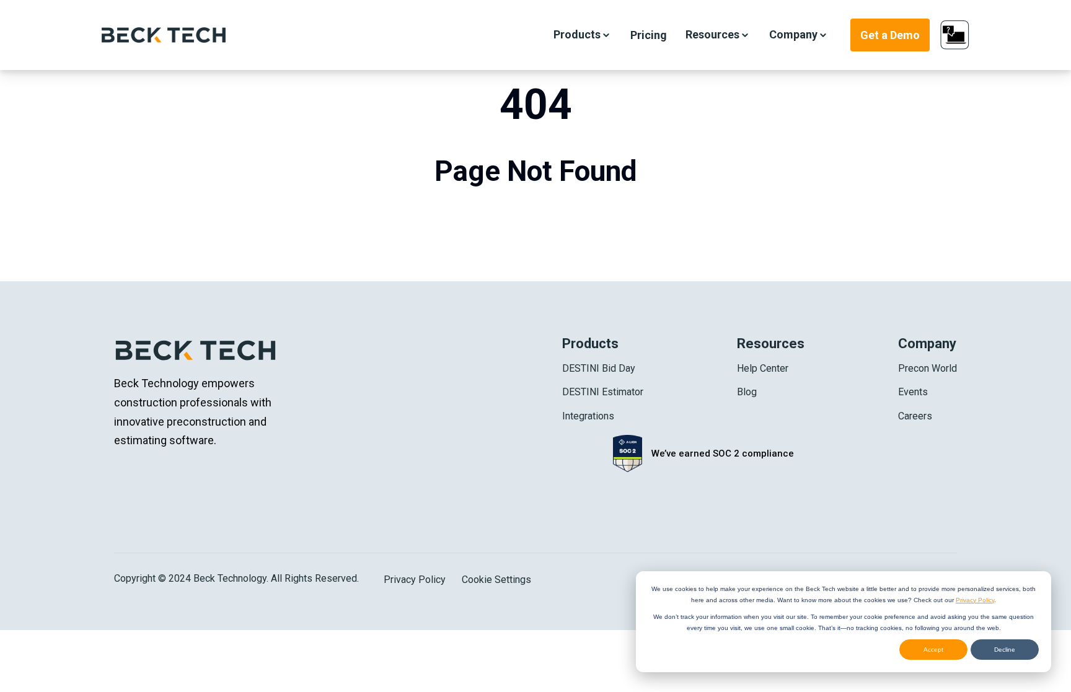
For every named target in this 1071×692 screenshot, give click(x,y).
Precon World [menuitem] (927, 368)
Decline (1004, 649)
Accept (933, 649)
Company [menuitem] (927, 343)
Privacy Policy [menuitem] (415, 579)
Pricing (648, 35)
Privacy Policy (975, 600)
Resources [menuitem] (770, 343)
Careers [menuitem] (915, 416)
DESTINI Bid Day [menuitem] (598, 368)
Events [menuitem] (913, 392)
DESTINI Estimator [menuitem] (602, 392)
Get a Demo (890, 35)
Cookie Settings (496, 579)
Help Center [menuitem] (762, 368)
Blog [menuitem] (747, 392)
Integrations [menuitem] (588, 416)
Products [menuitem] (590, 343)
